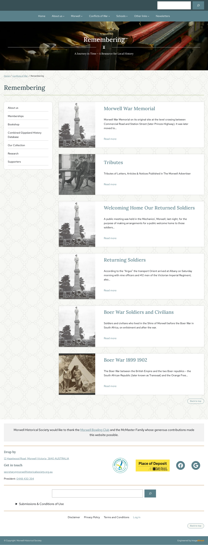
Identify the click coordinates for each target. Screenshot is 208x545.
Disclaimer (74, 517)
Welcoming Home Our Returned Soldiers (149, 207)
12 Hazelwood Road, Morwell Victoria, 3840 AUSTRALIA (36, 458)
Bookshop (13, 124)
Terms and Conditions (116, 517)
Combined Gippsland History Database (24, 135)
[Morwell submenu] (82, 16)
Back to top (197, 402)
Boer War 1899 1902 (125, 360)
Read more (110, 139)
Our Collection (16, 145)
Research (13, 153)
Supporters (14, 161)
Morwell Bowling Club (94, 430)
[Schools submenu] (127, 16)
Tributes (113, 162)
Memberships (16, 116)
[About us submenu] (64, 16)
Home (41, 16)
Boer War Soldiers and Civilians (139, 312)
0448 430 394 (25, 478)
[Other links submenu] (148, 16)
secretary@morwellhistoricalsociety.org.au (28, 472)
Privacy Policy (92, 517)
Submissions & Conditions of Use (41, 504)
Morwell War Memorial (129, 108)
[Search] (198, 5)
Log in (136, 517)
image (198, 540)
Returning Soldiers (125, 259)
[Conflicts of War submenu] (109, 16)
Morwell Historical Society (29, 540)
